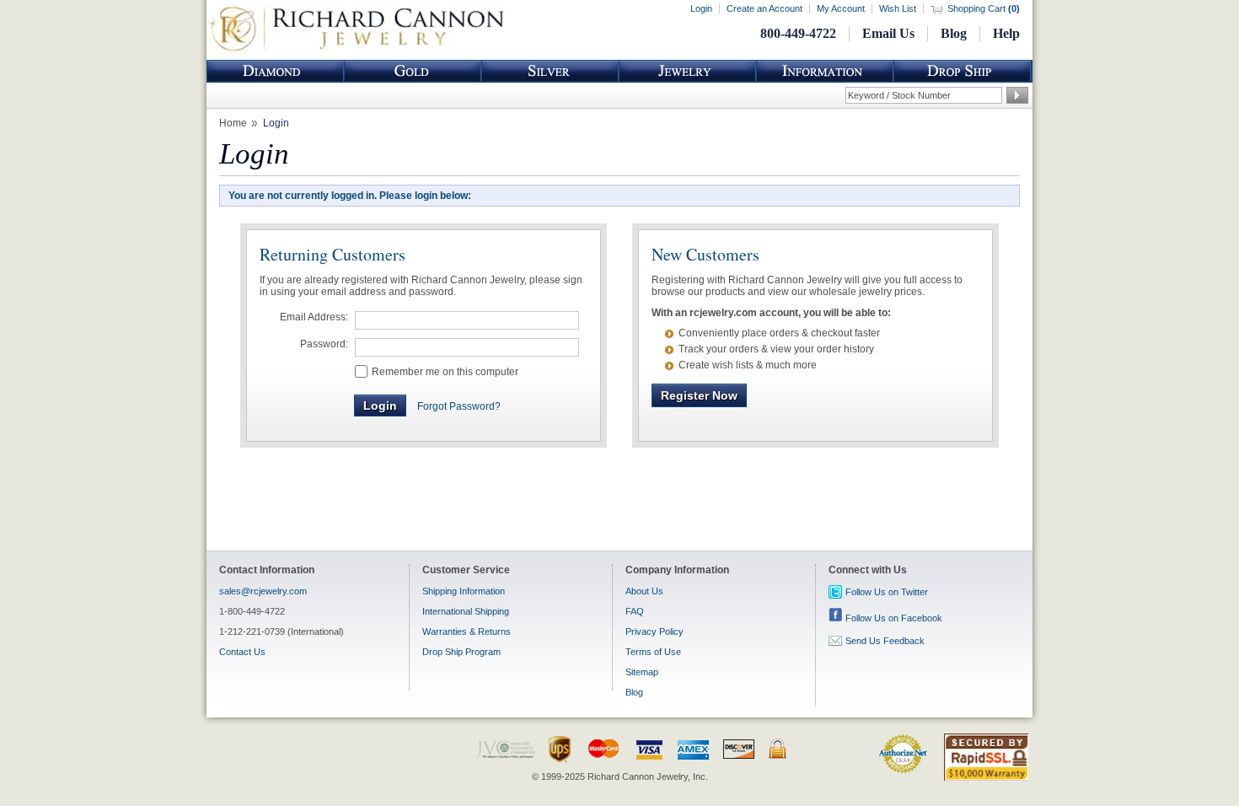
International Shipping (465, 611)
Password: (324, 344)
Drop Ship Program (461, 652)
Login (701, 8)
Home (233, 123)
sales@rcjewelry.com (263, 591)
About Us (644, 591)
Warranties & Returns (466, 631)
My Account (841, 8)
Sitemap (641, 672)
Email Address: (314, 317)
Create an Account (764, 8)
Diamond (275, 71)
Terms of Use (653, 652)
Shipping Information (463, 591)
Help (1006, 33)
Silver (550, 71)
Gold (413, 71)
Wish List (897, 8)
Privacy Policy (654, 631)
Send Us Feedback (885, 641)
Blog (954, 33)
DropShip (962, 71)
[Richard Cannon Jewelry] (356, 50)
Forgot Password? (459, 406)
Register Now (699, 395)
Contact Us (242, 652)
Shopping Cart (983, 8)
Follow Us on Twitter (886, 592)
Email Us (888, 33)
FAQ (634, 611)
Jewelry (688, 71)
